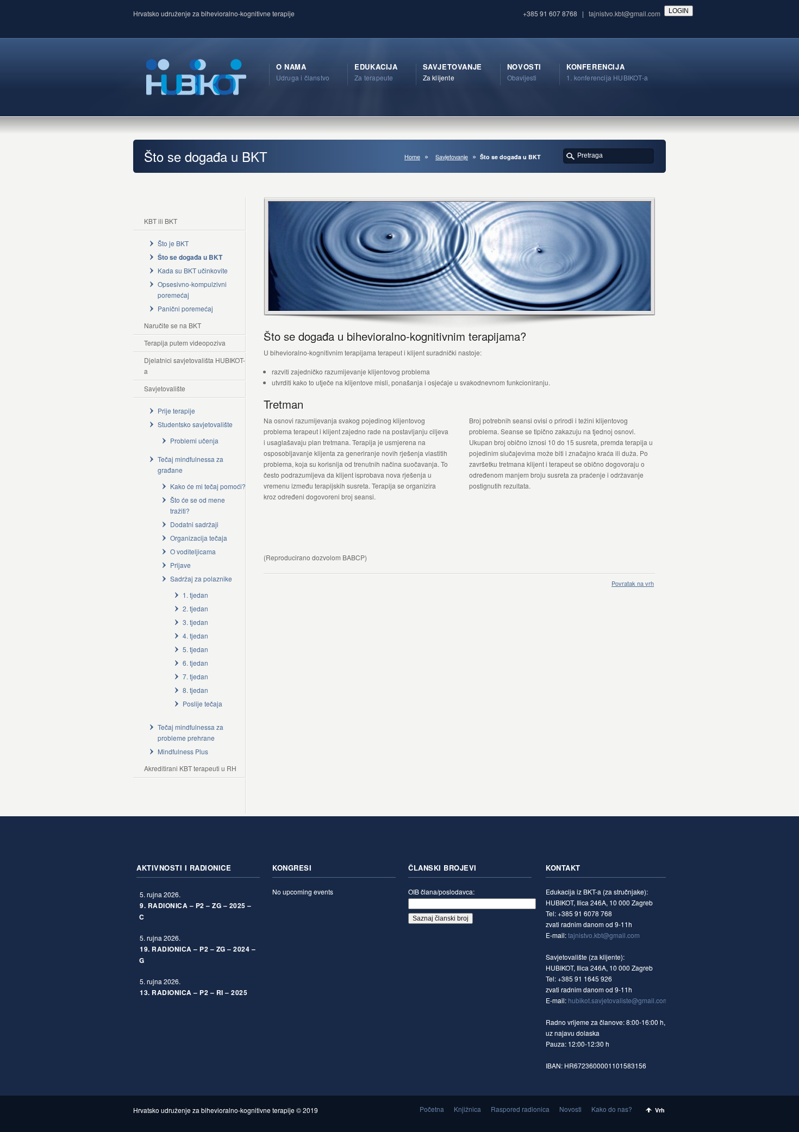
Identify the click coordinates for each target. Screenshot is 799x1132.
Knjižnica (467, 1109)
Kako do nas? (611, 1109)
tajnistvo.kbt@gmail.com (624, 13)
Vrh (660, 1110)
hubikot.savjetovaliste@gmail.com (618, 1000)
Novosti (570, 1109)
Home (412, 157)
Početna (432, 1109)
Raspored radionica (520, 1109)
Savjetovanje (451, 157)
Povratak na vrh (632, 583)
